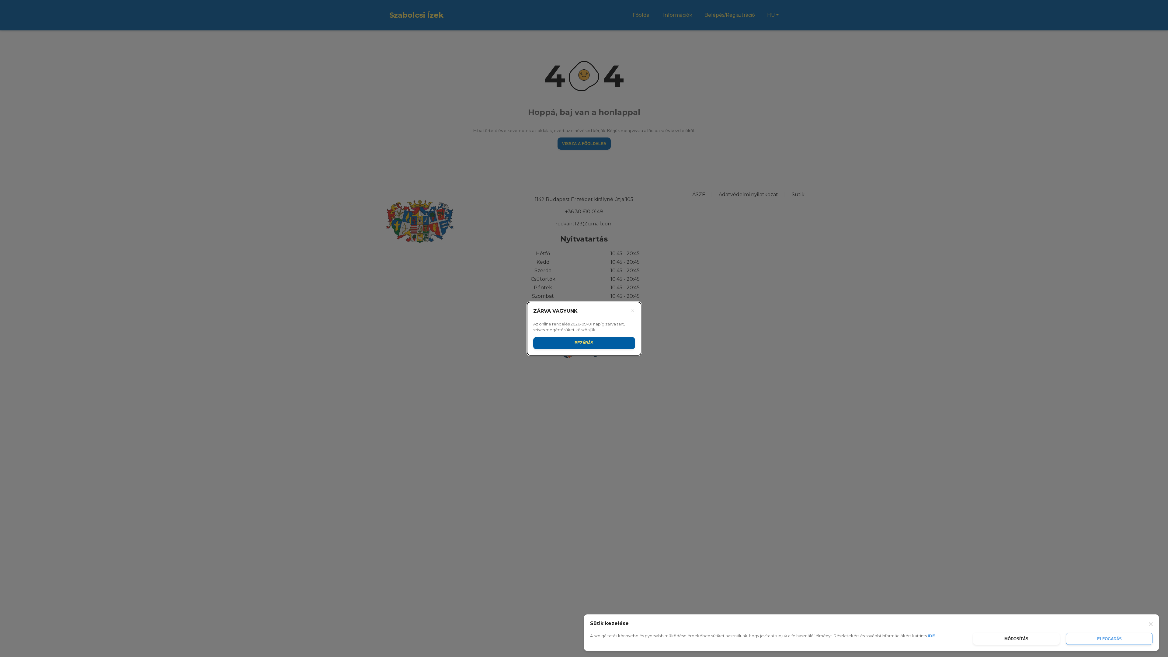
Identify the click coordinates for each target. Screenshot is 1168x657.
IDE (931, 635)
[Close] (1150, 623)
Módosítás (1016, 639)
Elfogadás (1109, 639)
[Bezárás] (633, 311)
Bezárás (584, 343)
